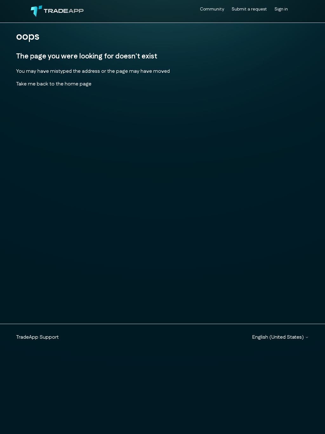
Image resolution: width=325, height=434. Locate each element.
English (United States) (278, 337)
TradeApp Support (37, 337)
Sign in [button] (281, 9)
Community (212, 9)
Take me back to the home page (53, 84)
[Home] (57, 11)
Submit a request (249, 9)
